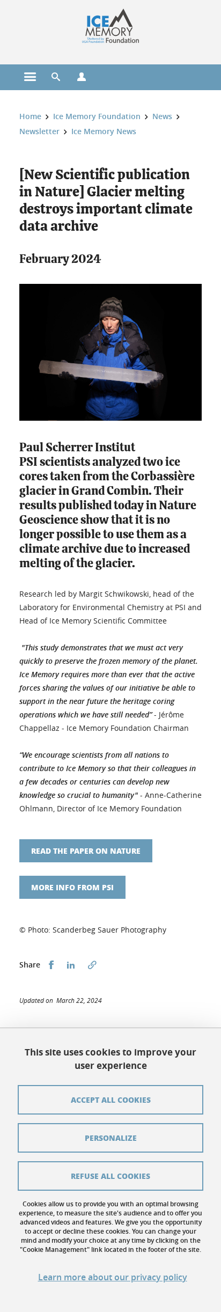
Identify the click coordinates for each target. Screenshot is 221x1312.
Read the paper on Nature (86, 850)
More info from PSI (72, 887)
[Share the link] (92, 965)
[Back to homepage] (110, 26)
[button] (56, 77)
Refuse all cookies (110, 1175)
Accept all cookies (111, 1099)
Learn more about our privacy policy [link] (112, 1277)
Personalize (111, 1137)
